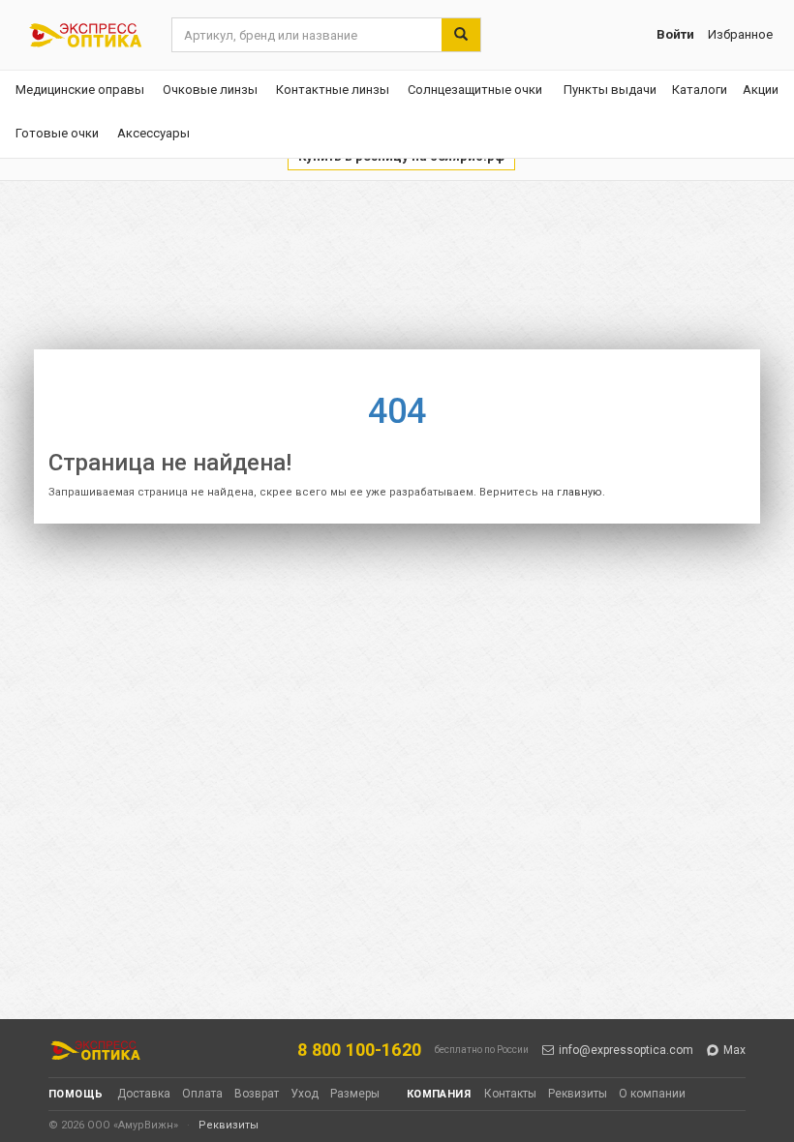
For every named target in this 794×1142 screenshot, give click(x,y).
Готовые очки (57, 133)
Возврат (256, 1093)
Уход (304, 1093)
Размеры (355, 1093)
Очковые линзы (210, 89)
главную (579, 492)
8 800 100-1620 (359, 1049)
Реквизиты (577, 1093)
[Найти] (461, 34)
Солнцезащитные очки (475, 89)
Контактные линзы (332, 89)
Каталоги (699, 89)
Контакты (510, 1093)
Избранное (740, 34)
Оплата (202, 1093)
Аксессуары (153, 133)
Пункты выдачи (610, 89)
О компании (652, 1093)
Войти (675, 34)
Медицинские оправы (79, 89)
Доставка (143, 1093)
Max (734, 1050)
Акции (761, 89)
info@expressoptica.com (626, 1050)
